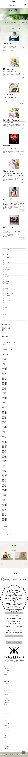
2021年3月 (4, 438)
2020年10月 (4, 445)
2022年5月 (4, 421)
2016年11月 (4, 504)
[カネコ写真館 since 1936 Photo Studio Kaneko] (14, 3)
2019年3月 (4, 469)
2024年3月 (4, 393)
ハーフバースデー (8, 267)
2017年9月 (4, 491)
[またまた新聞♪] (14, 83)
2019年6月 (4, 465)
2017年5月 (4, 496)
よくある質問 (6, 746)
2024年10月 (4, 384)
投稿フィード (7, 532)
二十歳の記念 (7, 281)
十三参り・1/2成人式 (9, 279)
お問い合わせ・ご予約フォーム (14, 642)
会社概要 (5, 739)
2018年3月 (4, 484)
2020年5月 (4, 451)
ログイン (6, 529)
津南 (20, 175)
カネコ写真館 (7, 22)
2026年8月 (4, 357)
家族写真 (12, 175)
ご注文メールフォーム (8, 727)
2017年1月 (4, 501)
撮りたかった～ (9, 69)
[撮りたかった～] (14, 57)
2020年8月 (4, 447)
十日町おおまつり (6, 339)
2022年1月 (4, 426)
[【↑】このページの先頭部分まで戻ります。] (23, 752)
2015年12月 (4, 518)
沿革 (4, 742)
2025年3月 (4, 378)
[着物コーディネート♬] (14, 159)
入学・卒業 (7, 276)
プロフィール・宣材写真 (9, 290)
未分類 (14, 46)
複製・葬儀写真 (8, 295)
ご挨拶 (5, 737)
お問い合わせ (6, 730)
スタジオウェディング (9, 260)
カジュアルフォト (16, 230)
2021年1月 (4, 441)
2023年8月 (4, 402)
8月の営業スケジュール (7, 349)
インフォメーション (8, 302)
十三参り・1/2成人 (7, 700)
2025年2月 (4, 379)
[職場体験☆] (14, 134)
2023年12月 (4, 397)
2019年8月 (4, 462)
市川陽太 (5, 720)
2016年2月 (4, 515)
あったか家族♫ (9, 199)
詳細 (9, 635)
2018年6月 (4, 480)
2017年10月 (4, 490)
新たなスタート (5, 329)
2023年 (23, 22)
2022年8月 (4, 417)
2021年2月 (4, 440)
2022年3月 (4, 423)
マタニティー (7, 262)
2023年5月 (4, 406)
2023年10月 (4, 399)
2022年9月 (4, 416)
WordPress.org (8, 537)
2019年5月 (4, 466)
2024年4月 (4, 392)
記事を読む (22, 52)
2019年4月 (4, 467)
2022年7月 (4, 418)
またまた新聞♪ (8, 94)
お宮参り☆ (7, 43)
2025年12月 (4, 367)
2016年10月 (4, 505)
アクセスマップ (19, 635)
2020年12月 (4, 442)
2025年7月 (4, 373)
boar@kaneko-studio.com (15, 632)
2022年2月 (4, 425)
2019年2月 (4, 470)
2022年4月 (4, 422)
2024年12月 (4, 382)
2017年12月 (4, 488)
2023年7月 (4, 403)
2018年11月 (4, 474)
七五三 (13, 173)
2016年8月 (4, 508)
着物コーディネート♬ (11, 171)
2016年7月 (4, 509)
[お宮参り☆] (14, 32)
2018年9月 (4, 476)
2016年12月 (4, 503)
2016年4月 (4, 513)
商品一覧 (5, 725)
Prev (2, 564)
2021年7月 (4, 433)
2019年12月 (4, 457)
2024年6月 (4, 389)
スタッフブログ (7, 670)
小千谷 (17, 175)
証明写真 (6, 288)
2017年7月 (4, 494)
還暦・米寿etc (7, 298)
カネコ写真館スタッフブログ (15, 22)
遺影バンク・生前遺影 (9, 293)
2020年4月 (4, 452)
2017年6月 (4, 495)
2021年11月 (4, 428)
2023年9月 (4, 401)
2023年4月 (4, 407)
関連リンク (6, 748)
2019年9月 (4, 461)
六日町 (17, 173)
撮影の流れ (6, 674)
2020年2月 (4, 455)
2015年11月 (4, 519)
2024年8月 (4, 387)
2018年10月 (4, 475)
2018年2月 (4, 485)
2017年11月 (4, 489)
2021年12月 (4, 427)
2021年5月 (4, 436)
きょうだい (4, 327)
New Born (7, 264)
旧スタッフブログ (7, 672)
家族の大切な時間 (6, 347)
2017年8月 (4, 493)
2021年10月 (4, 430)
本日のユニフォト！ (10, 227)
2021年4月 (4, 437)
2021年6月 (4, 435)
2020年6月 (4, 450)
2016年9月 (4, 506)
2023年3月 (4, 408)
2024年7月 (4, 388)
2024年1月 (4, 396)
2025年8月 (4, 372)
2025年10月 (4, 369)
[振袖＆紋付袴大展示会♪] (14, 108)
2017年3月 (4, 499)
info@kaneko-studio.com (15, 609)
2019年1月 (4, 471)
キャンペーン (7, 300)
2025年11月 (4, 368)
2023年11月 (4, 398)
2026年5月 (4, 360)
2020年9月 (4, 446)
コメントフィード (8, 534)
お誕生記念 (7, 269)
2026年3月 (4, 363)
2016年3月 (4, 514)
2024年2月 (4, 394)
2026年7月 (4, 358)
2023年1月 (4, 411)
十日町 (21, 173)
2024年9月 (4, 386)
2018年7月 (4, 479)
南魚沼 (5, 175)
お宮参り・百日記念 (17, 202)
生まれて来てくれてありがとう (9, 342)
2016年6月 (4, 510)
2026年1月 (4, 365)
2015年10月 (4, 520)
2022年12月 (4, 412)
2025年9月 (4, 370)
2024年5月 (4, 391)
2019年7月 (4, 464)
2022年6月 (4, 420)
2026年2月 (4, 364)
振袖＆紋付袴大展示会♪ (12, 120)
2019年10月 (4, 460)
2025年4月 (4, 377)
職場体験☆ (7, 145)
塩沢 (8, 175)
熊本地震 (4, 344)
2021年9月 (4, 431)
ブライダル (7, 257)
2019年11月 (4, 459)
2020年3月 (4, 454)
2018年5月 (4, 481)
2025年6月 (4, 374)
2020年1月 (4, 456)
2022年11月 (4, 413)
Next (26, 564)
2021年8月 (4, 432)
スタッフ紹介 (6, 668)
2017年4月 (4, 498)
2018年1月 (4, 486)
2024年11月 (4, 383)
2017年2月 (4, 500)
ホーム (5, 666)
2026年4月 (4, 362)
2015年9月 (4, 522)
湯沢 (18, 204)
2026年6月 (4, 359)
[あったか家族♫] (14, 187)
